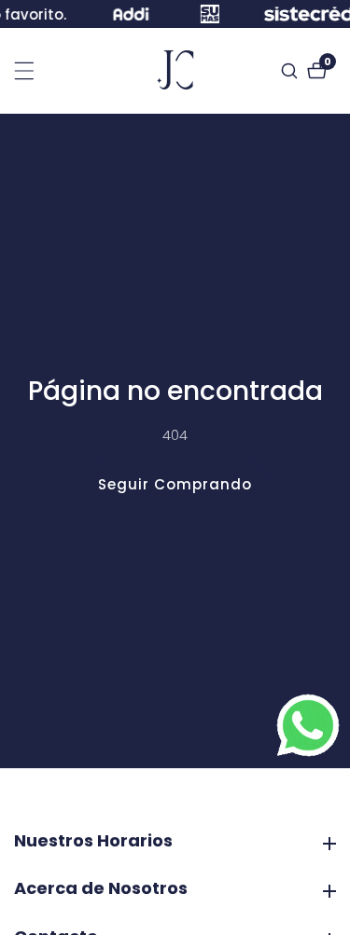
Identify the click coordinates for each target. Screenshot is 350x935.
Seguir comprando (175, 484)
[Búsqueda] (291, 70)
